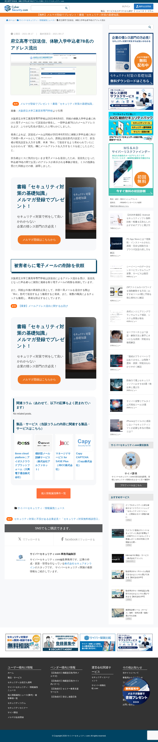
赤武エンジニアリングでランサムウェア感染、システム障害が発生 (138, 315)
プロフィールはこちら (131, 485)
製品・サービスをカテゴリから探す (117, 11)
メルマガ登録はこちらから (39, 239)
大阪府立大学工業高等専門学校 (35, 110)
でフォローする (31, 539)
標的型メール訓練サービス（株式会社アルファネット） (42, 461)
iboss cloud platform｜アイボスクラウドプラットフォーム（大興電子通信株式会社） (22, 465)
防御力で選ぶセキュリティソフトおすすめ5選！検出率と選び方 (139, 384)
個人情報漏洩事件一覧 (53, 493)
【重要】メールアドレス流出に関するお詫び (43, 306)
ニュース (140, 11)
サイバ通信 (13, 712)
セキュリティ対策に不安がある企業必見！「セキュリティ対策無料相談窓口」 (57, 519)
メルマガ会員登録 (16, 717)
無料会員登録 (145, 6)
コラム (150, 11)
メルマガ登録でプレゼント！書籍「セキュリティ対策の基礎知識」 (84, 14)
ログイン (126, 6)
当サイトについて (131, 673)
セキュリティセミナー (18, 708)
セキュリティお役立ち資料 (20, 682)
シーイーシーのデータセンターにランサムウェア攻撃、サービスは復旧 (138, 270)
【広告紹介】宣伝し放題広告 (63, 697)
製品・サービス (15, 677)
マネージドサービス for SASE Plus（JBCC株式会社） (64, 461)
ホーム (11, 673)
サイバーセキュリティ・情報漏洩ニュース (41, 508)
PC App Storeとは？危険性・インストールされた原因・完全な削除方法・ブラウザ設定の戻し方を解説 (130, 246)
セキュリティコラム (17, 703)
